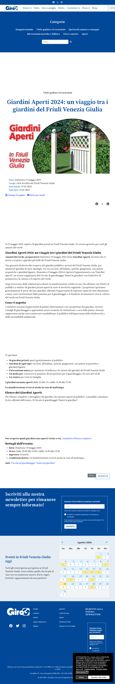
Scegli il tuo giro (44, 14)
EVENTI (36, 613)
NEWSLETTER (64, 622)
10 (64, 570)
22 (99, 578)
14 (93, 570)
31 (64, 593)
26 (80, 585)
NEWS (35, 618)
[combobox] (55, 42)
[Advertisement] (57, 69)
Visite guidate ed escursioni (50, 29)
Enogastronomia (24, 29)
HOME (35, 609)
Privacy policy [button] (101, 669)
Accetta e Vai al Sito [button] (98, 677)
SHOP (61, 618)
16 (106, 570)
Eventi (26, 8)
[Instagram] (61, 2)
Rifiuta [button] (81, 677)
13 (86, 570)
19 (80, 578)
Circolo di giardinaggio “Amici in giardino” (33, 463)
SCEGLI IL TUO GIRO (67, 626)
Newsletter (28, 14)
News (36, 8)
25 (72, 585)
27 (86, 585)
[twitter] (17, 623)
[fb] (10, 623)
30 (106, 585)
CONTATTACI (64, 613)
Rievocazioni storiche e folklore (43, 34)
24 (64, 585)
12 (80, 570)
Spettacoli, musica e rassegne (84, 29)
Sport (85, 34)
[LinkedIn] (108, 204)
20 (86, 578)
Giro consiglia (49, 8)
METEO (62, 609)
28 (93, 585)
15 (99, 570)
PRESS (35, 626)
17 (64, 578)
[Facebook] (54, 2)
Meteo (61, 8)
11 (72, 570)
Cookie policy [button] (89, 669)
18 (72, 578)
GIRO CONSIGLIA (39, 622)
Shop (94, 8)
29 (99, 585)
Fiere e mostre (71, 34)
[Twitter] (57, 2)
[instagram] (24, 623)
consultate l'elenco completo (76, 438)
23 (106, 578)
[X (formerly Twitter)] (102, 204)
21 (93, 578)
